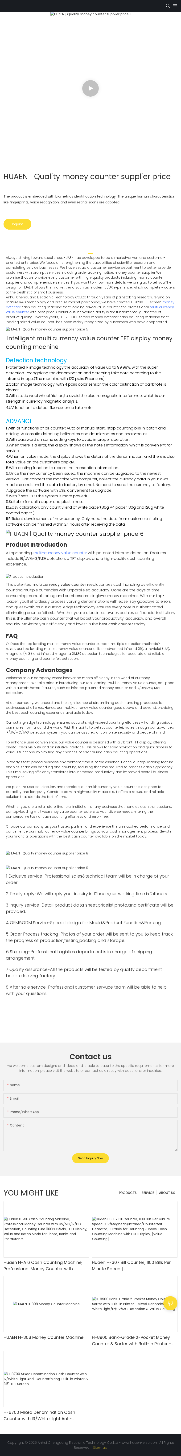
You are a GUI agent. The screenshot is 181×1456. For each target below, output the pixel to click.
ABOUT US (167, 1192)
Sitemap (99, 1447)
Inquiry (17, 224)
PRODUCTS (128, 1192)
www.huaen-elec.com (140, 1442)
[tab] (90, 252)
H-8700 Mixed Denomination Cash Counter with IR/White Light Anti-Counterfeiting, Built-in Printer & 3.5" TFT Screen (45, 1415)
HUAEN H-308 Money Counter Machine (43, 1337)
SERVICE (148, 1192)
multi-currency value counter (60, 553)
